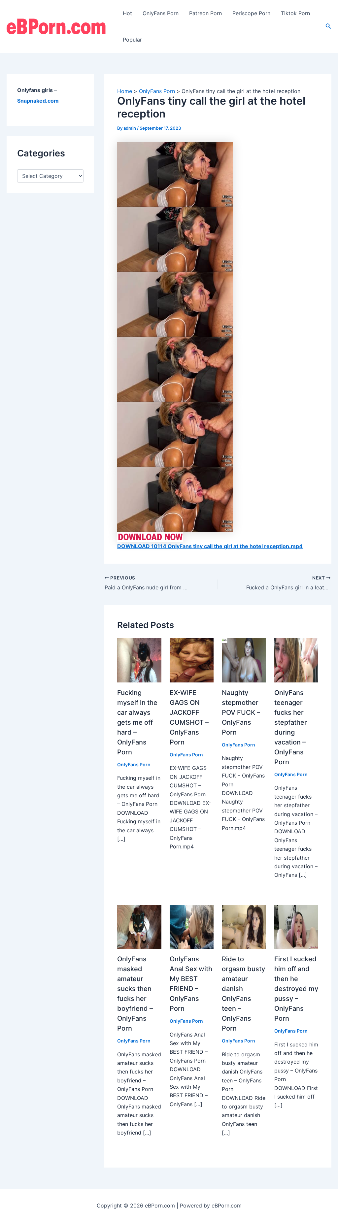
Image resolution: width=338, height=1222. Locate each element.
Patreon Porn (205, 13)
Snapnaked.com (38, 100)
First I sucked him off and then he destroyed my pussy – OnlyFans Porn (296, 988)
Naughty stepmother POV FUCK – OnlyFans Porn (241, 712)
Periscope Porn (251, 13)
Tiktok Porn (295, 13)
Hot (127, 13)
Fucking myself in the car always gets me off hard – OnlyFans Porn (137, 722)
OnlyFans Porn (161, 13)
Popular (132, 39)
